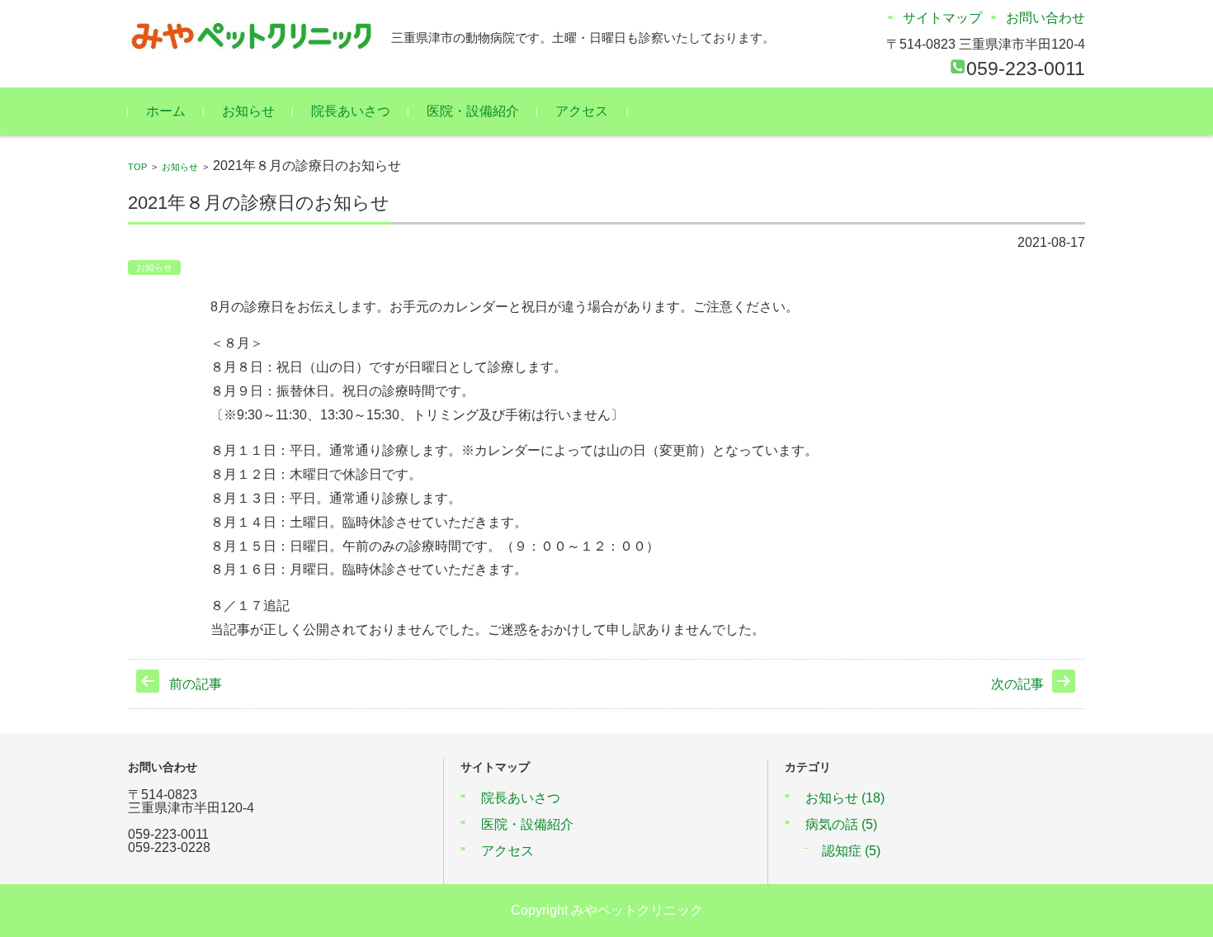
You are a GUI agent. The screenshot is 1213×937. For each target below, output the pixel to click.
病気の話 (841, 824)
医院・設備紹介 (473, 111)
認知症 (851, 851)
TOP (137, 167)
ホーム (166, 111)
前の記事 (195, 684)
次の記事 (1017, 684)
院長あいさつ (350, 111)
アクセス (581, 111)
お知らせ (248, 111)
